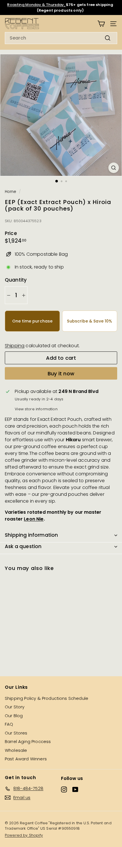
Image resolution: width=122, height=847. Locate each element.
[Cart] (101, 23)
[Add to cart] (51, 579)
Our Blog (14, 716)
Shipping (14, 345)
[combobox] (61, 38)
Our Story (14, 707)
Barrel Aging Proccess (28, 741)
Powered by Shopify (24, 835)
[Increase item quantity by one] (24, 295)
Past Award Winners (26, 759)
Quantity (16, 279)
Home (10, 191)
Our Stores (16, 733)
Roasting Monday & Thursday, (36, 4)
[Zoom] (113, 168)
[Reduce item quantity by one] (8, 295)
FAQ (9, 724)
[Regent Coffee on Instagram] (64, 789)
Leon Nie (33, 519)
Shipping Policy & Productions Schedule (46, 698)
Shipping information (31, 535)
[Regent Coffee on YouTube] (75, 789)
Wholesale (16, 750)
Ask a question (23, 546)
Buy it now (61, 373)
